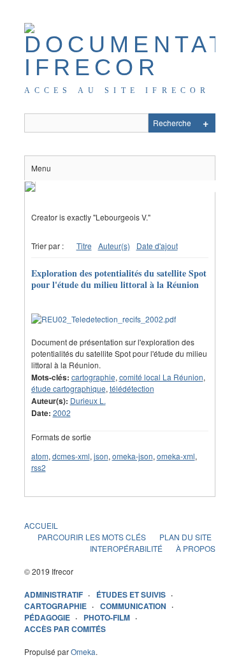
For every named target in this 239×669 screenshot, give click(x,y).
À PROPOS (195, 548)
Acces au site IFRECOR (117, 90)
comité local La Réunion (161, 376)
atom (39, 455)
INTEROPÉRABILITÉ (126, 548)
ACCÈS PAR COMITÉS (65, 629)
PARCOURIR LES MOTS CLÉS (92, 536)
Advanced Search (205, 123)
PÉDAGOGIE (47, 617)
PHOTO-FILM (106, 617)
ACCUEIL (41, 525)
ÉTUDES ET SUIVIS (131, 594)
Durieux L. (88, 400)
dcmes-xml (71, 455)
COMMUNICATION (133, 606)
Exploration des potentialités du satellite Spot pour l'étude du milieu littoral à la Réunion (118, 278)
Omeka (83, 651)
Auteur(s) (114, 245)
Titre (84, 245)
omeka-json (132, 455)
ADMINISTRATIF (53, 594)
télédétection (132, 388)
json (101, 455)
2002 (62, 412)
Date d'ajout (157, 245)
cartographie (93, 376)
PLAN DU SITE (185, 536)
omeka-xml (176, 455)
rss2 (38, 467)
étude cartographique (68, 388)
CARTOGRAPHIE (55, 606)
